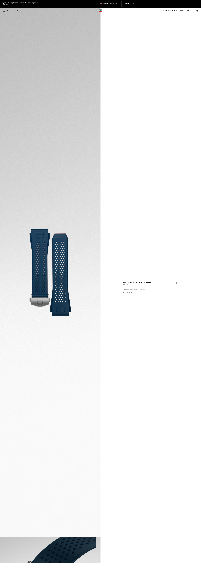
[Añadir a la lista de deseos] (176, 283)
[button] (192, 10)
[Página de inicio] (100, 11)
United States (107, 3)
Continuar (131, 3)
